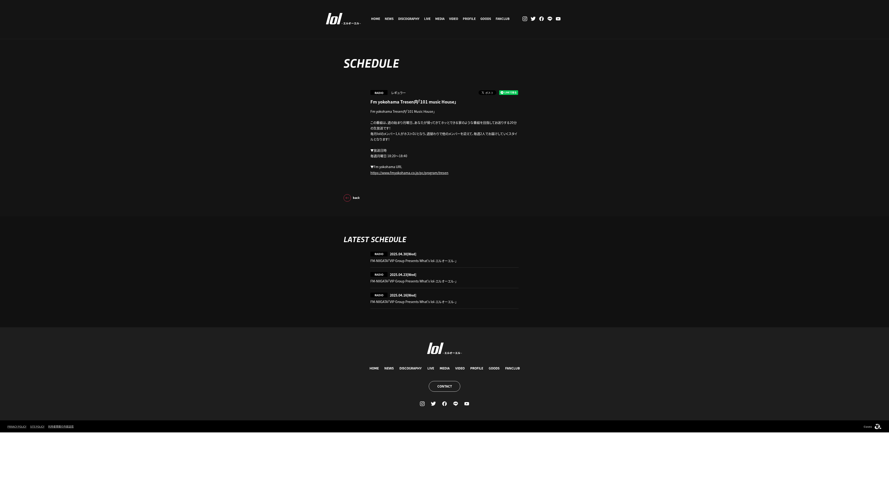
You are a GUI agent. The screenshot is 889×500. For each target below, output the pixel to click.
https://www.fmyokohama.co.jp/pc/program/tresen (409, 172)
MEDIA (439, 18)
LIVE (427, 18)
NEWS (389, 18)
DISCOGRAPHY (408, 18)
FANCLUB (503, 18)
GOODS (485, 18)
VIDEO (453, 18)
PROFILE (469, 18)
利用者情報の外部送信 (61, 426)
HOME (375, 18)
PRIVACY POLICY (16, 426)
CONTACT (444, 386)
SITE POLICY (37, 426)
